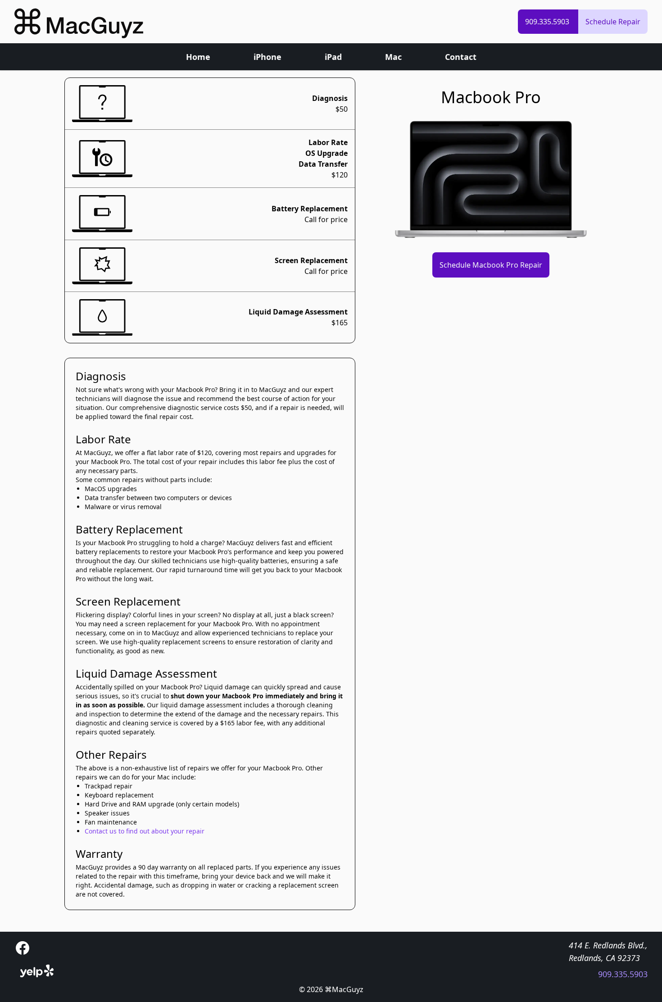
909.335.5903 (548, 22)
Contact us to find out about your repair (144, 831)
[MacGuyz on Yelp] (36, 970)
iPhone (267, 56)
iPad (333, 56)
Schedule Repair (612, 22)
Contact (460, 56)
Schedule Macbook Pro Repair (491, 265)
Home (198, 56)
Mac (393, 56)
